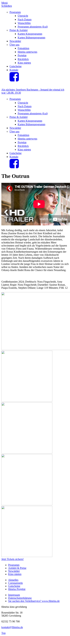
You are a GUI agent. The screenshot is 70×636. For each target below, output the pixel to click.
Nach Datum (24, 19)
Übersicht (23, 15)
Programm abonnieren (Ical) (33, 26)
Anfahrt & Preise (17, 568)
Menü (4, 2)
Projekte (22, 55)
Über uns (14, 44)
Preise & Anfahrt (19, 30)
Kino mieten (24, 62)
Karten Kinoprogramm (30, 33)
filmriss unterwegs (27, 51)
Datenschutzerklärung (20, 598)
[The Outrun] (26, 400)
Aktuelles (13, 579)
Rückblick (23, 59)
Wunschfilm (24, 23)
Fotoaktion (23, 48)
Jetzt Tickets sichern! (12, 559)
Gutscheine (16, 66)
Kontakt (14, 69)
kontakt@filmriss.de (12, 627)
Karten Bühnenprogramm (31, 37)
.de (58, 601)
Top (3, 633)
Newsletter (15, 41)
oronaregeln (16, 583)
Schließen (6, 5)
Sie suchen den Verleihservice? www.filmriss (32, 601)
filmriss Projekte (16, 589)
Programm (15, 12)
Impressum (14, 594)
